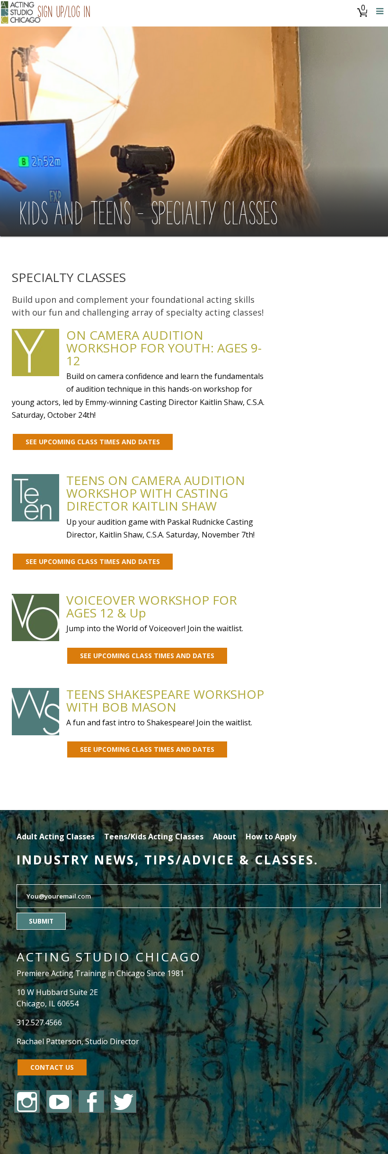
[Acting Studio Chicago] (21, 13)
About (224, 836)
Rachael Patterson (49, 1041)
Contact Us (52, 1067)
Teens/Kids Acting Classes (153, 836)
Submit (41, 921)
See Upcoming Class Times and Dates (93, 441)
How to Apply (271, 836)
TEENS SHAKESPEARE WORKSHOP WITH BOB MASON (165, 700)
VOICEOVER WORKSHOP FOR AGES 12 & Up (151, 606)
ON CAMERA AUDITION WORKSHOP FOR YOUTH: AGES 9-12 (164, 347)
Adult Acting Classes (56, 836)
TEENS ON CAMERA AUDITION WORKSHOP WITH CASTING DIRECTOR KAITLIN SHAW (155, 493)
